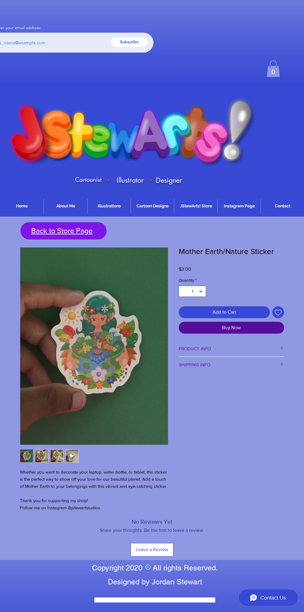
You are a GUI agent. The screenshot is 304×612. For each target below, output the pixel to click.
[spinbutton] (192, 291)
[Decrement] (183, 291)
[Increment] (201, 291)
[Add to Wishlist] (278, 312)
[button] (273, 68)
